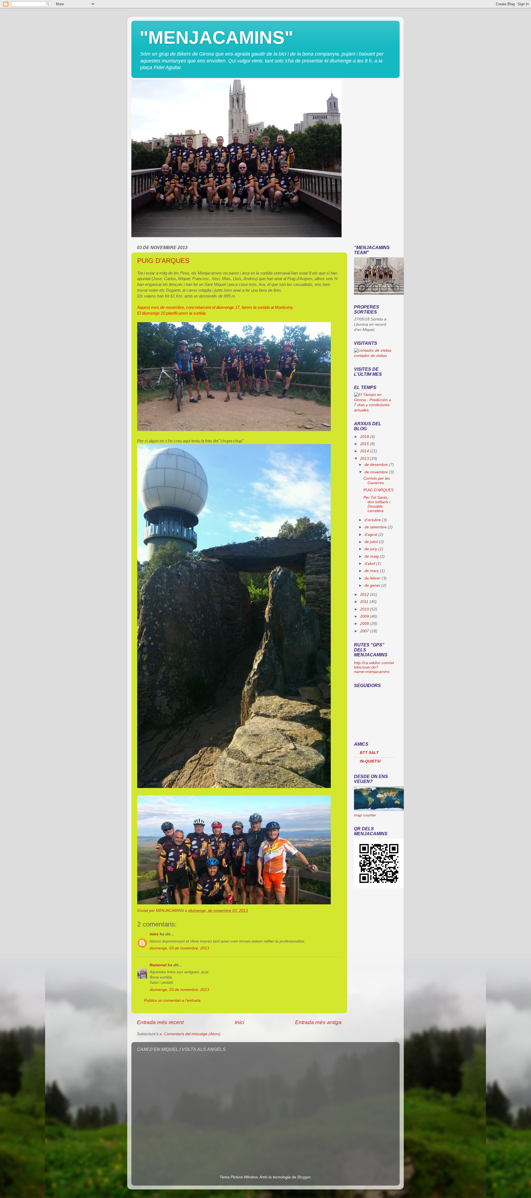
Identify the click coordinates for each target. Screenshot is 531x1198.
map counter (365, 815)
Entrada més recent (160, 1022)
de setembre (376, 527)
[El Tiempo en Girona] (374, 410)
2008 (365, 624)
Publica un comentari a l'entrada (172, 1000)
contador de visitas (370, 356)
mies (154, 934)
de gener (373, 585)
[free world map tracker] (379, 810)
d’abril (370, 564)
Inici (239, 1022)
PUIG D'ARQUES (163, 260)
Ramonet (158, 965)
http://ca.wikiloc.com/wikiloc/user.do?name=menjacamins (374, 667)
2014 (365, 451)
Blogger (304, 1177)
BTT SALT (369, 753)
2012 (365, 595)
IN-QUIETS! (370, 761)
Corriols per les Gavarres (376, 480)
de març (372, 571)
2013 (365, 458)
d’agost (371, 535)
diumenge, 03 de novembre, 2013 (179, 948)
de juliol (372, 542)
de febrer (373, 578)
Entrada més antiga (318, 1022)
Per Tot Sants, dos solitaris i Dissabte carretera (376, 504)
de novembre (377, 472)
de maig (372, 556)
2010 (365, 609)
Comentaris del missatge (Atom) (192, 1034)
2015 (365, 444)
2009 (365, 616)
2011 (364, 602)
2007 (365, 631)
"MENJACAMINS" (216, 37)
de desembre (377, 465)
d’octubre (373, 520)
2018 (365, 437)
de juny (371, 549)
